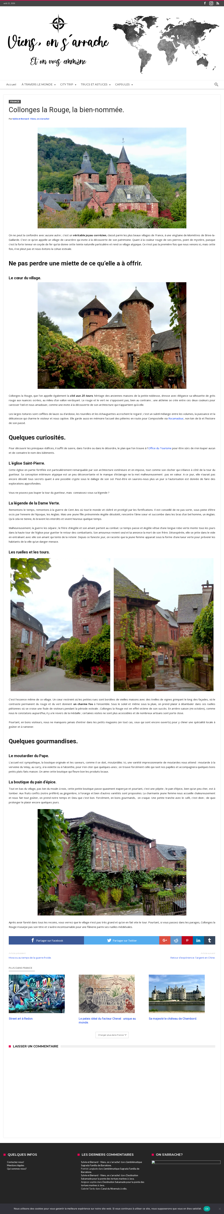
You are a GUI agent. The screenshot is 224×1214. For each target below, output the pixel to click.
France (14, 101)
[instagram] (211, 3)
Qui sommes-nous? (17, 1168)
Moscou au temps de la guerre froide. (30, 955)
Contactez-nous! (15, 1162)
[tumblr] (209, 940)
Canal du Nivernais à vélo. (114, 1188)
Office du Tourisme (160, 448)
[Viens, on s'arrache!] (112, 11)
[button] (112, 178)
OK (207, 1208)
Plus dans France (20, 967)
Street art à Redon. (21, 1018)
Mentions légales (15, 1165)
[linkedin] (198, 940)
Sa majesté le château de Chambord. (173, 1018)
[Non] (219, 1209)
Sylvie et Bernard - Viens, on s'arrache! (30, 118)
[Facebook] (205, 3)
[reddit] (176, 940)
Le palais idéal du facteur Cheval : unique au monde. (107, 1020)
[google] (164, 940)
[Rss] (217, 3)
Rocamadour (176, 418)
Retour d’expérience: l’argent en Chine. (192, 955)
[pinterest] (187, 940)
